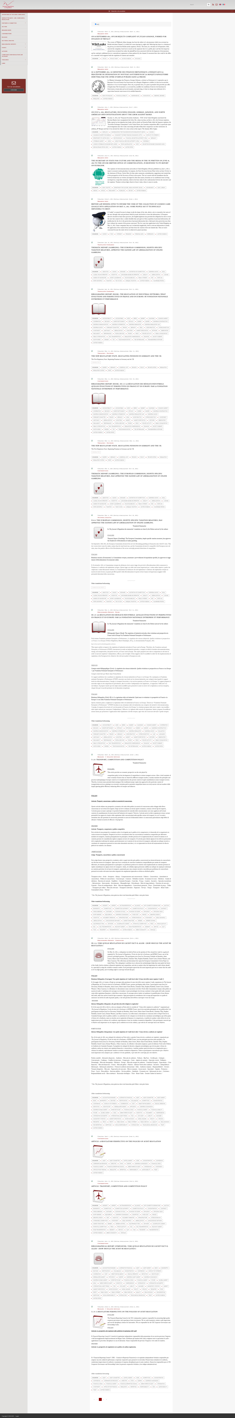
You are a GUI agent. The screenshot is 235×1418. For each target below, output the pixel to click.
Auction (166, 905)
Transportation (114, 929)
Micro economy (129, 1118)
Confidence (96, 1103)
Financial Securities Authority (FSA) (136, 138)
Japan (109, 141)
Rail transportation (115, 336)
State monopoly (97, 280)
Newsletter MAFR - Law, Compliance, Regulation (13, 18)
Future (95, 1112)
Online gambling (130, 277)
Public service (145, 1122)
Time (94, 929)
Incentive (114, 274)
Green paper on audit (126, 1112)
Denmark (122, 271)
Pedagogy (128, 234)
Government (150, 187)
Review (131, 190)
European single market (100, 1109)
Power (130, 333)
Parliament (112, 190)
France (125, 327)
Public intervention (99, 336)
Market (128, 420)
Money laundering (115, 277)
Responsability (134, 1169)
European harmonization (100, 324)
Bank (94, 1100)
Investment (96, 330)
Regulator (96, 98)
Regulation (163, 367)
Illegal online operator (100, 274)
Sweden (106, 339)
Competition (107, 908)
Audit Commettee (148, 1097)
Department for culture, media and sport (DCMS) (128, 187)
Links (3, 63)
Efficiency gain (158, 911)
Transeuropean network (155, 339)
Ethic (121, 1163)
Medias (95, 190)
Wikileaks (137, 58)
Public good (120, 1122)
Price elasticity (161, 923)
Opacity (152, 1118)
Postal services (119, 333)
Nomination (146, 95)
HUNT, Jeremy (161, 187)
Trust (162, 1125)
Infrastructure (123, 917)
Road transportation (135, 926)
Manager (158, 1115)
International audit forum (119, 1115)
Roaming (146, 336)
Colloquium (134, 1100)
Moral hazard (142, 1118)
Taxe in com (118, 507)
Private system (152, 367)
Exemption (135, 1214)
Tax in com (118, 280)
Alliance (137, 905)
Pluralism (122, 190)
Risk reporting (97, 1125)
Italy (132, 1115)
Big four (113, 1100)
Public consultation (161, 333)
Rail (94, 926)
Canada (151, 132)
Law (154, 734)
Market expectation (142, 330)
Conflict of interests (152, 135)
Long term (129, 330)
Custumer (109, 911)
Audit (137, 1097)
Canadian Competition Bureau (102, 135)
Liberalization (156, 274)
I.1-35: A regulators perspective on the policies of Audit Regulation (124, 1312)
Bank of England (107, 95)
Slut (163, 926)
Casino (114, 271)
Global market (105, 1112)
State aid (159, 277)
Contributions (6, 33)
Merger (140, 920)
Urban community (141, 929)
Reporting (123, 1169)
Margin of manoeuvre (99, 277)
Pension (134, 367)
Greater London (155, 914)
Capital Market (128, 1160)
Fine (111, 234)
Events (4, 47)
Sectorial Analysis (8, 40)
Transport (103, 929)
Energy (139, 321)
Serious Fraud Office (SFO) (100, 147)
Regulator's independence (132, 336)
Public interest (142, 277)
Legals (17, 1416)
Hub (108, 1217)
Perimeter (96, 1122)
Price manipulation (126, 144)
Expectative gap (115, 1109)
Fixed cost (135, 914)
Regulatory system (98, 370)
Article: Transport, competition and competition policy (119, 1186)
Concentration (152, 908)
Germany (153, 138)
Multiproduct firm (98, 923)
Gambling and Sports (98, 587)
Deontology (107, 1106)
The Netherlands (139, 339)
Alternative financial (125, 1097)
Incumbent (149, 1112)
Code (137, 1160)
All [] (98, 24)
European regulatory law (152, 324)
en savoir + (95, 58)
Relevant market (120, 926)
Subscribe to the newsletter (118, 11)
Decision (107, 321)
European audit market (133, 1277)
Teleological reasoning (150, 1125)
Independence (135, 95)
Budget (143, 318)
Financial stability (121, 95)
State (109, 370)
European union (153, 271)
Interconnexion (136, 917)
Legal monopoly (160, 917)
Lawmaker (162, 734)
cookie (105, 234)
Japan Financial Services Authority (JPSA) (127, 141)
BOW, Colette (106, 187)
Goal (163, 271)
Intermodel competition (100, 1220)
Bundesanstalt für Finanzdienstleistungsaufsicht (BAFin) (128, 132)
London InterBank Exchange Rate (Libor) (105, 144)
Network (154, 330)
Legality (145, 274)
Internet (119, 234)
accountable (119, 318)
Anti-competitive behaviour (152, 905)
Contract (164, 908)
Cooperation (97, 321)
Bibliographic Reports (9, 44)
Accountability (107, 318)
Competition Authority (122, 908)
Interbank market (98, 141)
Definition (96, 1106)
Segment (147, 926)
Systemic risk (135, 1125)
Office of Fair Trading (99, 1169)
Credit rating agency (145, 1103)
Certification (123, 1100)
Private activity (147, 333)
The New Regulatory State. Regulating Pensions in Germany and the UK (126, 356)
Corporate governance (100, 1163)
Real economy (165, 1122)
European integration (118, 324)
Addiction (106, 271)
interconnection (164, 327)
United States (129, 147)
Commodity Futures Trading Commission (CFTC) (128, 135)
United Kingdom (126, 58)
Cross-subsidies (97, 911)
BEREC (135, 318)
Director (113, 1163)
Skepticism (108, 1125)
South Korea (97, 339)
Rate (137, 144)
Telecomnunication (118, 746)
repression (150, 234)
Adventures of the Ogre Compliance (13, 14)
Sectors (4, 26)
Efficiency (129, 728)
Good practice (150, 327)
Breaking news (6, 30)
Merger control (151, 920)
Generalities (96, 362)
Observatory (164, 330)
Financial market (142, 1109)
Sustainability (146, 1169)
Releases (4, 37)
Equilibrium (108, 914)
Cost (133, 1103)
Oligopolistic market (123, 923)
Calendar (151, 318)
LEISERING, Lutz (123, 367)
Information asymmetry (100, 1115)
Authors (4, 51)
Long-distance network (113, 920)
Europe (147, 321)
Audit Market (161, 1097)
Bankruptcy (96, 908)
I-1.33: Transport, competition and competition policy (117, 760)
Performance (107, 333)
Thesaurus (5, 59)
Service (156, 926)
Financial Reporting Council (115, 1166)
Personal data (139, 234)
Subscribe (14, 90)
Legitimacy (107, 330)
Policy (142, 367)
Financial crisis (128, 1109)
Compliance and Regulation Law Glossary (12, 55)
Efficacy (131, 321)
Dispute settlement (119, 321)
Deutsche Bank (118, 138)
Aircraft (105, 905)
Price (137, 333)
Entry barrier (97, 914)
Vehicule (152, 929)
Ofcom (104, 58)
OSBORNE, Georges (159, 95)
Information (148, 1166)
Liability (150, 1115)
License (166, 274)
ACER (128, 318)
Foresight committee (113, 327)
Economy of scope (134, 911)
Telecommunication (124, 339)
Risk (152, 277)
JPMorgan (146, 141)
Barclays (105, 132)
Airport (113, 905)
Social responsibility (121, 1125)
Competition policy (138, 908)
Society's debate (157, 336)
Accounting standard (109, 1097)
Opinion (160, 1118)
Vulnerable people (158, 280)
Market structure (129, 920)
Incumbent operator (109, 917)
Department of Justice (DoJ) (101, 138)
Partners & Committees (9, 23)
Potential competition (140, 923)
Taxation (109, 280)
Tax (114, 339)
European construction (160, 321)
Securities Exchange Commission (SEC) (154, 144)
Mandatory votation (99, 1118)
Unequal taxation (131, 280)
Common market (163, 318)
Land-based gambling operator (130, 274)
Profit (111, 1122)
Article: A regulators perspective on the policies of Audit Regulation (126, 1141)
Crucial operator (160, 1103)
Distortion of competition (137, 271)
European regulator (135, 324)
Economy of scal (120, 911)
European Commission (122, 914)
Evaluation (161, 731)
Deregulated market (120, 1106)
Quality (155, 1122)
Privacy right (114, 58)
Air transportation (125, 905)
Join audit (141, 1115)
